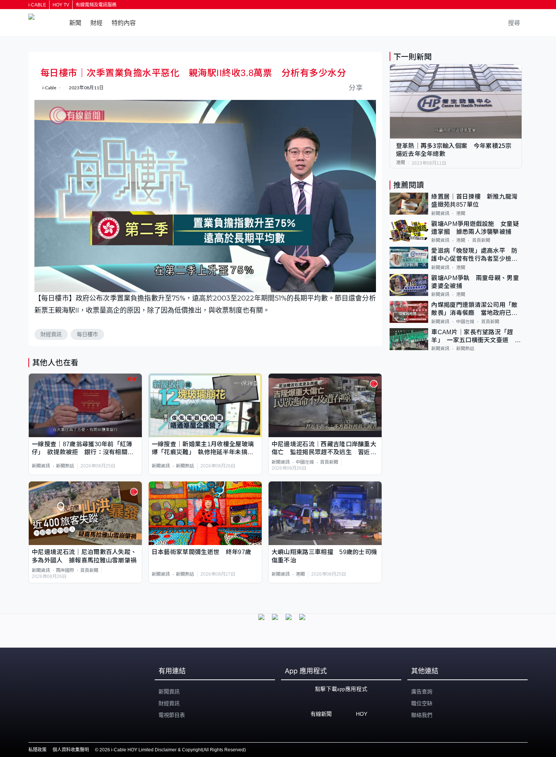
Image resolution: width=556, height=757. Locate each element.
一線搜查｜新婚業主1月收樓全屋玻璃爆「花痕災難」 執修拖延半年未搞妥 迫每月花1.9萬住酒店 (205, 448)
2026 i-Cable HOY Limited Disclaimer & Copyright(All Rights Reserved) (172, 749)
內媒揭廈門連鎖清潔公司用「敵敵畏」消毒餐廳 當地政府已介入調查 (474, 309)
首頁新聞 (329, 462)
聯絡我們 (421, 715)
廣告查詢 (421, 691)
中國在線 (305, 462)
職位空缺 (421, 703)
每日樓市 (87, 334)
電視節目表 (171, 715)
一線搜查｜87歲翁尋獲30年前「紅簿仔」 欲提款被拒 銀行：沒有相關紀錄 (83, 448)
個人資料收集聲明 (71, 749)
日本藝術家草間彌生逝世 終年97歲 (201, 552)
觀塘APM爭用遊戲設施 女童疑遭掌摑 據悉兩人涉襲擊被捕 (475, 228)
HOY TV (61, 5)
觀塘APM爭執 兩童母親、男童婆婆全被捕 (475, 282)
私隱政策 (37, 749)
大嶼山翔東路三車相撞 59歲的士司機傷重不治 (324, 556)
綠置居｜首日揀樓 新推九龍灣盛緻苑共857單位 (474, 200)
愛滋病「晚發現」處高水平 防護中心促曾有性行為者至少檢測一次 (474, 255)
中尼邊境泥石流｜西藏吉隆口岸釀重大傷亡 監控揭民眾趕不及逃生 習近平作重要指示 (324, 448)
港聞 (300, 574)
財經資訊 (51, 334)
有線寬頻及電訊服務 (96, 5)
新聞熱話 (65, 466)
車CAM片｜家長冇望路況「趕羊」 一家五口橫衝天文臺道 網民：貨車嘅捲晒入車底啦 (476, 336)
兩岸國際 (65, 570)
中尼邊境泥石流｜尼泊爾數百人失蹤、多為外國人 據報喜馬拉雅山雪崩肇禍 (84, 556)
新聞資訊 (41, 466)
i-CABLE (37, 5)
